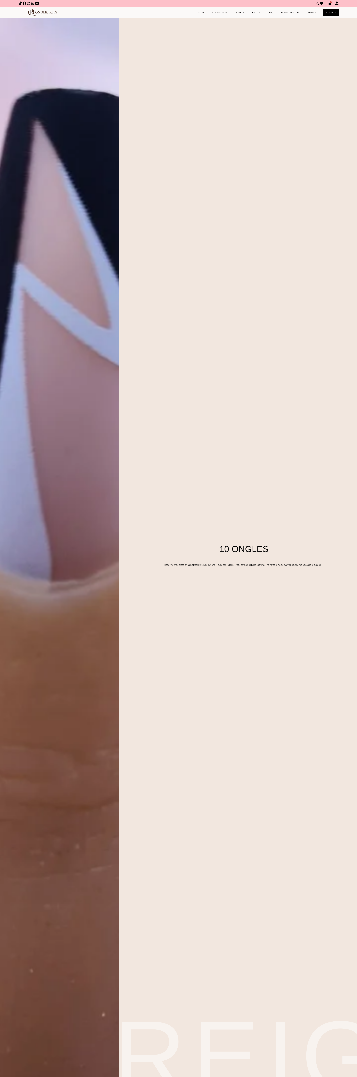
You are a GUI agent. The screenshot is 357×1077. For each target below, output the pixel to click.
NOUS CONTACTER (290, 12)
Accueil (200, 12)
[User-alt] (337, 4)
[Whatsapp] (33, 4)
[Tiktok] (21, 4)
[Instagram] (29, 4)
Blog (271, 12)
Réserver (240, 12)
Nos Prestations (219, 12)
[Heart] (322, 4)
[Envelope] (37, 4)
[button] (317, 3)
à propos (311, 12)
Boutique (256, 12)
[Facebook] (25, 4)
